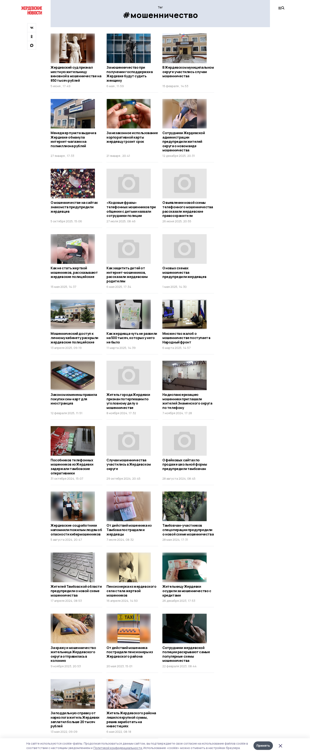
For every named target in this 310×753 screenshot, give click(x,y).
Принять (263, 746)
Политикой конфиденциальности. (118, 748)
